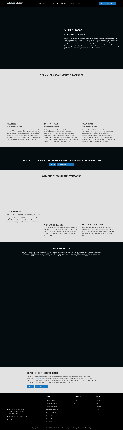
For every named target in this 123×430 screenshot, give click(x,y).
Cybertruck (77, 400)
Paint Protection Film (52, 410)
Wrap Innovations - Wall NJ (43, 428)
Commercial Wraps (51, 406)
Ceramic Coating (51, 400)
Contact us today (40, 378)
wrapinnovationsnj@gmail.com (18, 416)
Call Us (102, 3)
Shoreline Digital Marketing (84, 428)
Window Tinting (50, 419)
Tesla (75, 403)
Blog (97, 403)
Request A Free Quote (65, 165)
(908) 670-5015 (13, 414)
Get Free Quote (41, 386)
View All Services (51, 422)
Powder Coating (50, 416)
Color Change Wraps (52, 403)
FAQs (97, 410)
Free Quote (111, 3)
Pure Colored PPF (51, 413)
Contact (98, 406)
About (98, 400)
